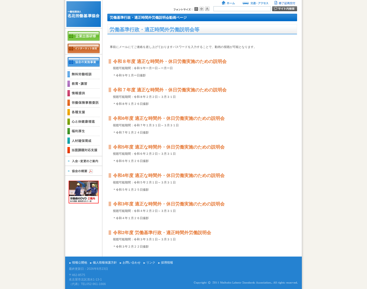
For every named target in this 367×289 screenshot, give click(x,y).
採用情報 (167, 262)
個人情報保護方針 (105, 262)
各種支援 (83, 112)
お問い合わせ (132, 262)
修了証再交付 (285, 3)
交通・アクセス (255, 3)
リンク (150, 262)
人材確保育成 (83, 140)
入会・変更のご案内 (83, 161)
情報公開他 (79, 262)
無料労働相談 (83, 74)
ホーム (228, 3)
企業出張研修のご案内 (83, 36)
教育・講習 (83, 83)
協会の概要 (83, 170)
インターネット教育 (83, 48)
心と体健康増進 (83, 121)
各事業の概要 (83, 62)
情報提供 (83, 93)
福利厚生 (83, 131)
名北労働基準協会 (83, 14)
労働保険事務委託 (83, 102)
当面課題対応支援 (83, 150)
